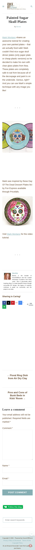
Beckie (18, 26)
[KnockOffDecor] (17, 6)
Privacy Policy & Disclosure (12, 540)
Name (5, 465)
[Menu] (3, 6)
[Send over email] (4, 307)
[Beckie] (8, 276)
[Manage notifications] (30, 545)
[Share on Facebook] (4, 303)
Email (5, 478)
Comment (7, 428)
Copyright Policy (17, 543)
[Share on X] (9, 303)
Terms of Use (26, 540)
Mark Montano (9, 37)
